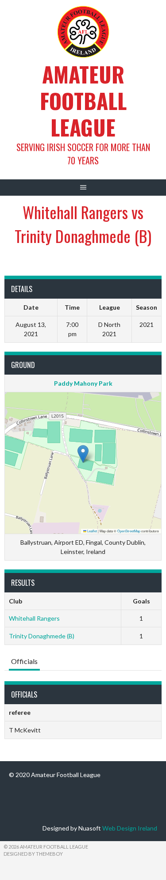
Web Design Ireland (129, 828)
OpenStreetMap (128, 530)
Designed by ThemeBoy (33, 854)
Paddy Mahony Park (83, 383)
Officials (24, 661)
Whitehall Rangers (34, 618)
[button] (83, 454)
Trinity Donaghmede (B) (41, 636)
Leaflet (91, 530)
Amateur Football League (83, 100)
